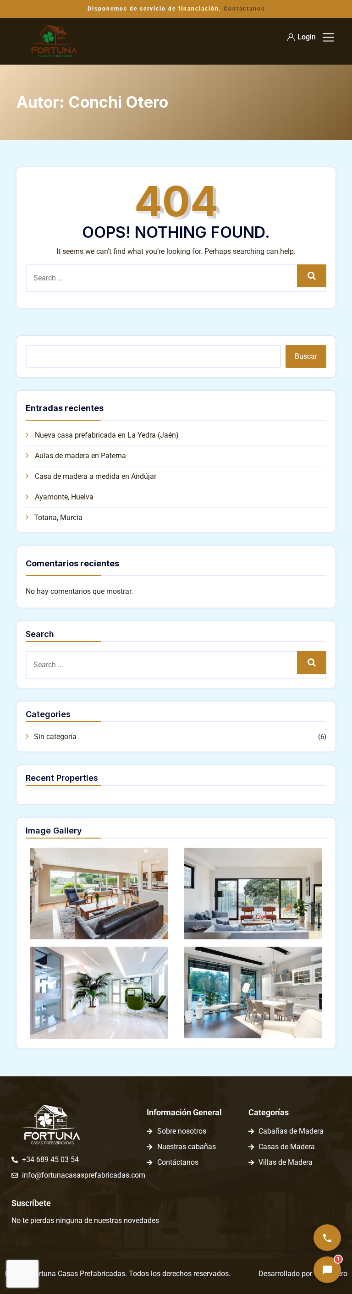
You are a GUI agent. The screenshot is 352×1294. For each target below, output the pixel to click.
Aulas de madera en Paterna (80, 455)
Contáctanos (244, 8)
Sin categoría (55, 736)
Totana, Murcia (58, 517)
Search (312, 275)
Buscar (306, 356)
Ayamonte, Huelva (64, 497)
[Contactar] (327, 1237)
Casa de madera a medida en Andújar (95, 476)
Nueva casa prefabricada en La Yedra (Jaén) (107, 435)
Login (306, 37)
